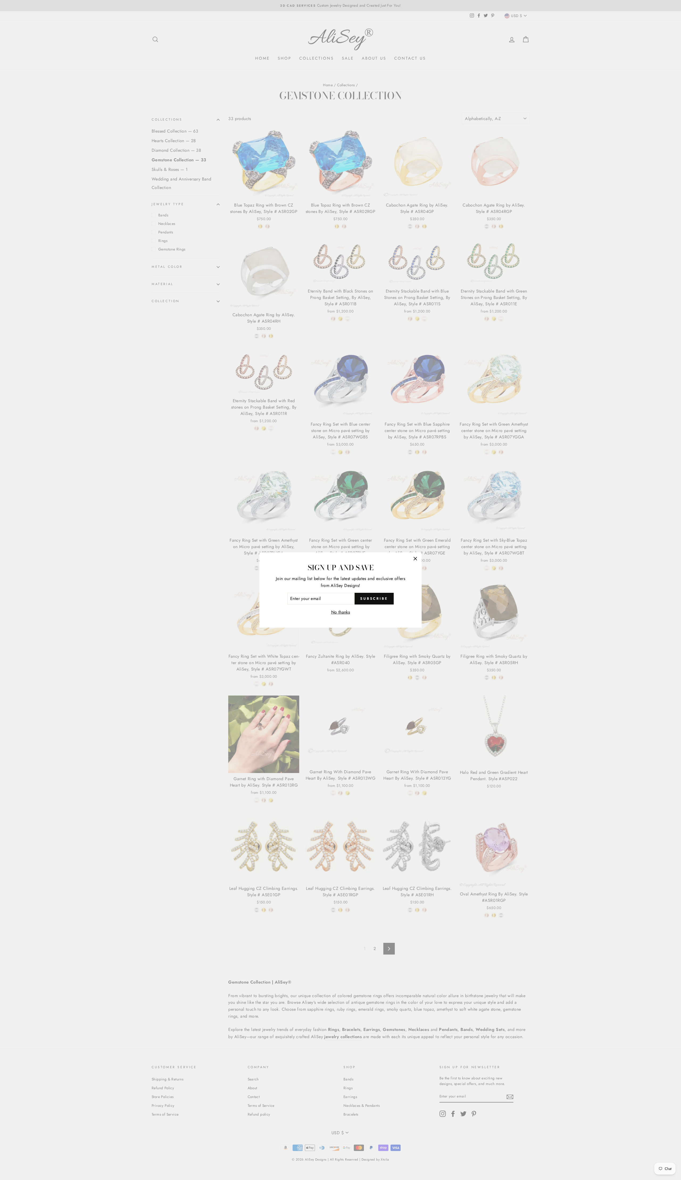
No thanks (340, 612)
